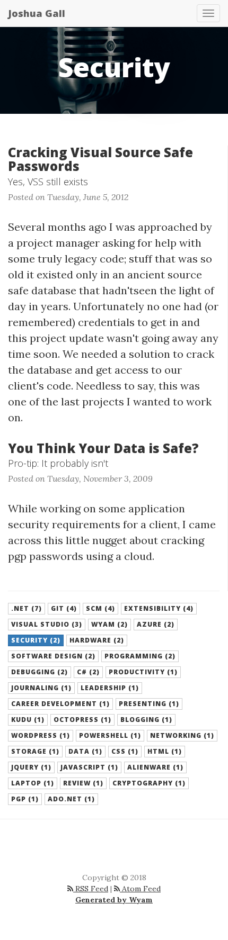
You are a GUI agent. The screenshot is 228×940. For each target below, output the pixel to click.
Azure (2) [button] (155, 624)
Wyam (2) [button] (109, 624)
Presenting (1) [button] (149, 703)
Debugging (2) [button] (39, 671)
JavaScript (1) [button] (89, 767)
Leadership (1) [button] (110, 687)
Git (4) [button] (64, 608)
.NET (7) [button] (26, 608)
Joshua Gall (36, 13)
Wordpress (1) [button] (40, 735)
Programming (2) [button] (140, 656)
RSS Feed (90, 888)
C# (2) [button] (88, 671)
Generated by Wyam (114, 900)
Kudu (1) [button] (28, 719)
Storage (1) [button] (35, 751)
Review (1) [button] (83, 783)
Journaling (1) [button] (41, 687)
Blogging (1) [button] (146, 719)
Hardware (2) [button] (96, 640)
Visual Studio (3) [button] (46, 624)
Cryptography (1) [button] (149, 783)
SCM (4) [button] (100, 608)
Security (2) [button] (35, 640)
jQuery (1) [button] (31, 767)
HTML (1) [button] (164, 751)
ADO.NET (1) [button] (71, 798)
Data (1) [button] (85, 751)
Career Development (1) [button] (60, 703)
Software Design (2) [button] (53, 656)
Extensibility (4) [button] (159, 608)
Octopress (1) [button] (82, 719)
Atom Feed (140, 888)
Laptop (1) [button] (32, 783)
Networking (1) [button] (182, 735)
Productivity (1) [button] (143, 671)
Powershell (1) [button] (110, 735)
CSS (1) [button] (124, 751)
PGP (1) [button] (25, 798)
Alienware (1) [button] (155, 767)
